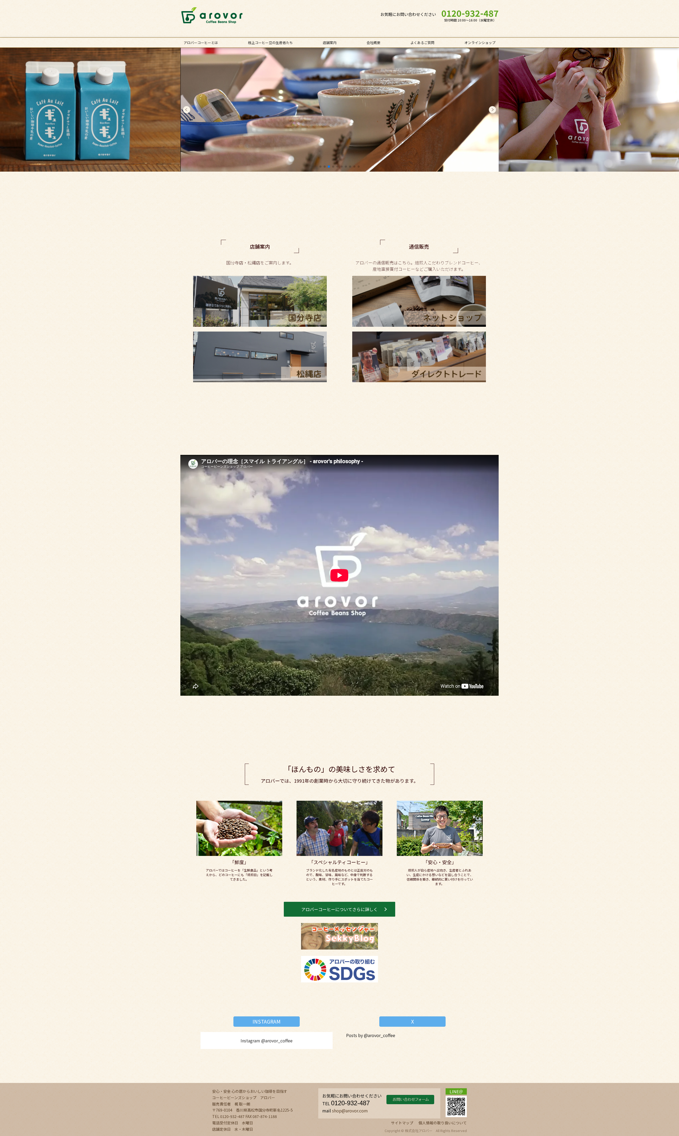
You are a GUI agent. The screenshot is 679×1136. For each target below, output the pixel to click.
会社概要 (373, 42)
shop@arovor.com (350, 1110)
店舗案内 (330, 42)
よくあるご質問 (422, 42)
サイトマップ (402, 1122)
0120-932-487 (470, 14)
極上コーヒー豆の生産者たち (270, 42)
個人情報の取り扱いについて (443, 1122)
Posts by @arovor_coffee (370, 1035)
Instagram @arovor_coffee (267, 1040)
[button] (186, 110)
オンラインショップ (479, 42)
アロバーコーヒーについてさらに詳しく (339, 909)
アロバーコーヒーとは (201, 42)
